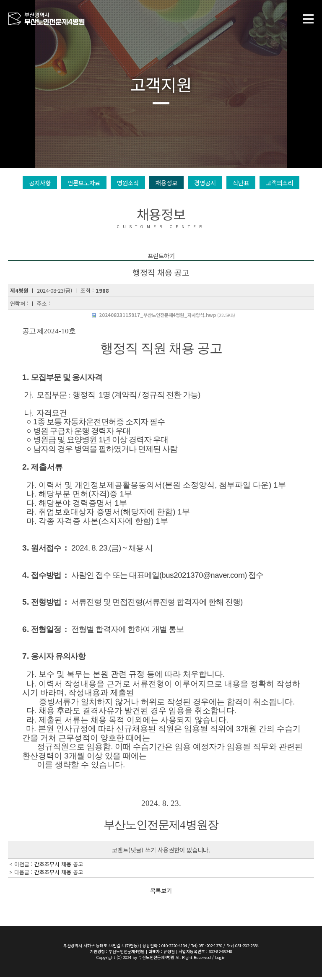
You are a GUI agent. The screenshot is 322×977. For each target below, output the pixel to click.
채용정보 (166, 182)
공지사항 (40, 182)
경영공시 (205, 182)
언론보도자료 (84, 182)
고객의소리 (279, 182)
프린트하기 (161, 255)
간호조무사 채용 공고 (58, 864)
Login (220, 957)
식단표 (241, 182)
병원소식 (128, 182)
